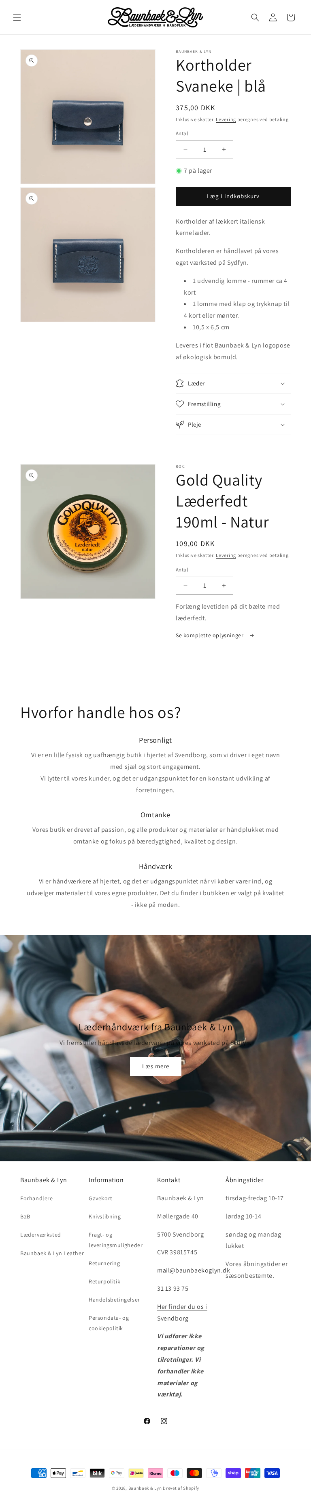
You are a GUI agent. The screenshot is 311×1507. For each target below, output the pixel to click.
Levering (226, 119)
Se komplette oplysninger (210, 635)
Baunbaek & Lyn (145, 1488)
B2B (25, 1216)
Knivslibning (105, 1216)
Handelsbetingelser (114, 1299)
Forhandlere (36, 1198)
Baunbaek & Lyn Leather (52, 1253)
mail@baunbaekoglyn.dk (193, 1270)
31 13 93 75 (173, 1288)
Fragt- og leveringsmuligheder (116, 1239)
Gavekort (101, 1198)
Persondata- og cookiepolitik (109, 1322)
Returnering (104, 1263)
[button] (17, 17)
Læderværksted (40, 1234)
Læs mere (155, 1066)
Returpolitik (104, 1281)
